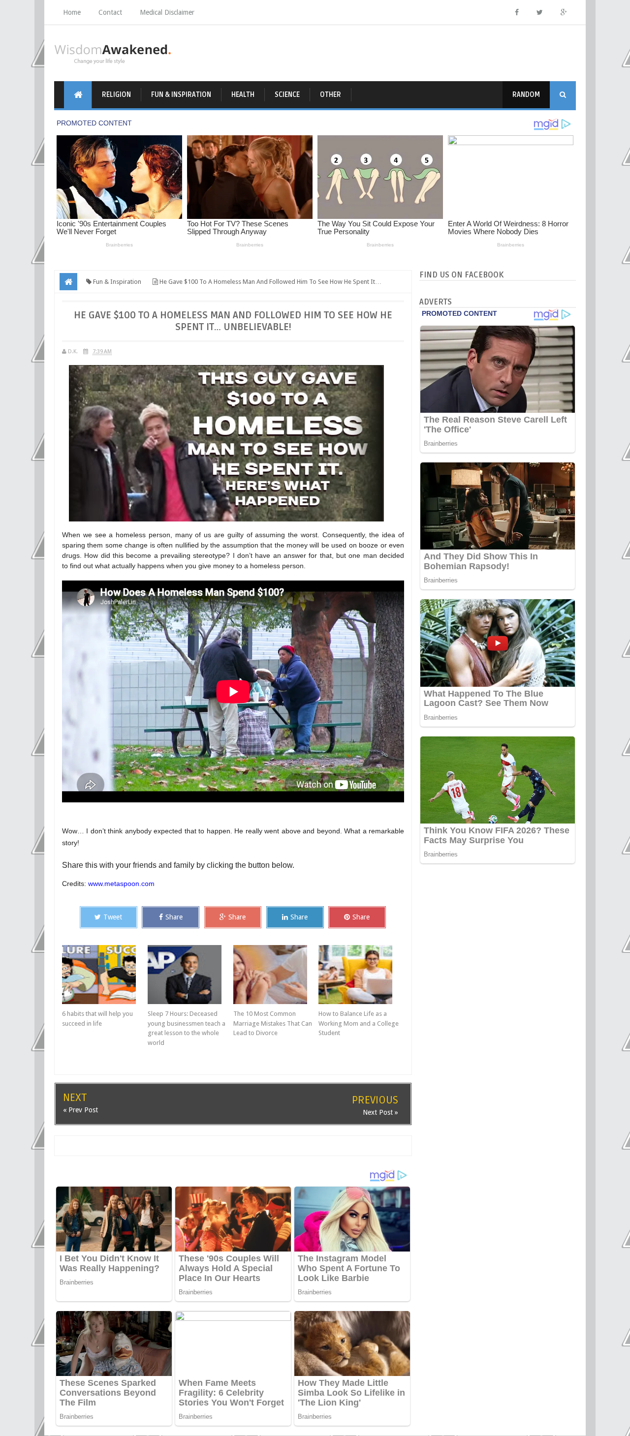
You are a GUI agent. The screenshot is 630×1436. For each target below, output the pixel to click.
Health (242, 95)
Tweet (112, 917)
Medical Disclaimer (167, 12)
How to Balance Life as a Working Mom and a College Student (358, 1023)
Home (72, 12)
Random (526, 95)
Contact (110, 12)
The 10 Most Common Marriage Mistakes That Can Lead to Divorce (272, 1023)
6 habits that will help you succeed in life (97, 1018)
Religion (116, 95)
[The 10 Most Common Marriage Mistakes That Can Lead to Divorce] (276, 974)
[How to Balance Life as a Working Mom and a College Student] (361, 974)
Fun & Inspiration (181, 95)
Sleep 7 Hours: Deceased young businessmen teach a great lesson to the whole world (186, 1028)
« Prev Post (80, 1110)
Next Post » (380, 1112)
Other (330, 95)
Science (287, 95)
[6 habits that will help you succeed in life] (105, 974)
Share (174, 917)
